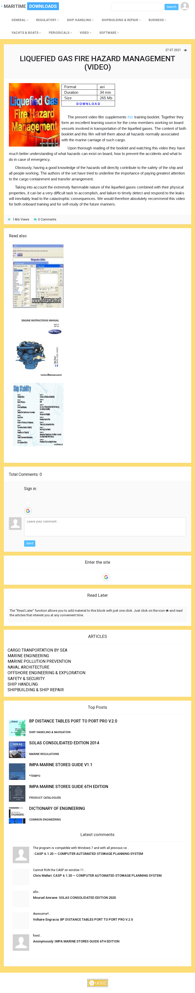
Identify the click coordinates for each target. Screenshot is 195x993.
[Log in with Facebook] (28, 503)
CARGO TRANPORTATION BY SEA (37, 650)
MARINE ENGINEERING (28, 655)
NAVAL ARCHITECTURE (28, 667)
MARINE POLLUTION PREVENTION (39, 661)
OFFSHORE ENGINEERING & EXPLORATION (46, 672)
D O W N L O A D (88, 104)
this (130, 117)
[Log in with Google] (28, 511)
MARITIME (17, 6)
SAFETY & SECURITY (26, 678)
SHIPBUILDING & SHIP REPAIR (36, 689)
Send (29, 543)
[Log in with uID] (28, 495)
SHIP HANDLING (23, 684)
